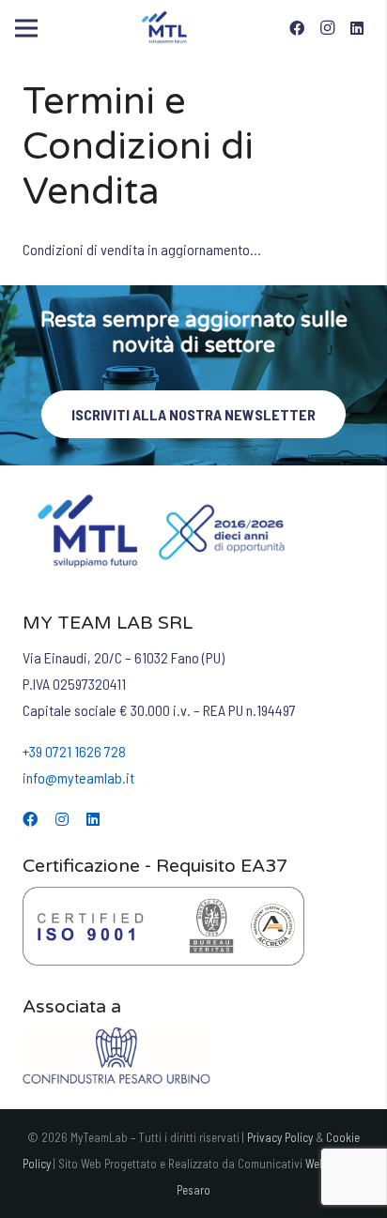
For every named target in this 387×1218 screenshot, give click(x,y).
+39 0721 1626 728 (74, 751)
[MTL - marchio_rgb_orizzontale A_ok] (166, 28)
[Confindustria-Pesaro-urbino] (193, 1057)
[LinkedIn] (357, 28)
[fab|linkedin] (93, 819)
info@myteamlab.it (78, 777)
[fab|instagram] (62, 819)
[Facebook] (297, 28)
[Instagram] (327, 28)
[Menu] (26, 28)
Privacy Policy (280, 1137)
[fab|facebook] (30, 819)
